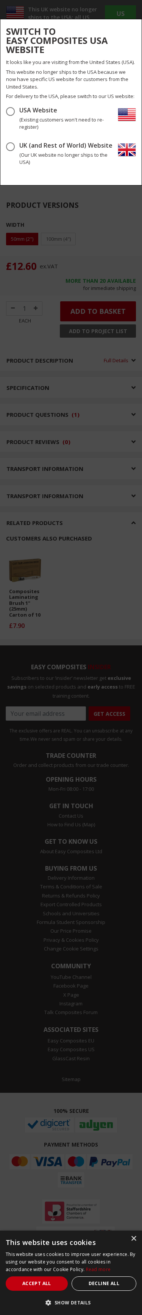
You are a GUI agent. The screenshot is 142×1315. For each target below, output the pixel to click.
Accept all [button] (36, 1283)
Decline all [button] (104, 1283)
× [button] (133, 1239)
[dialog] (71, 1273)
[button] (71, 1302)
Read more (98, 1269)
